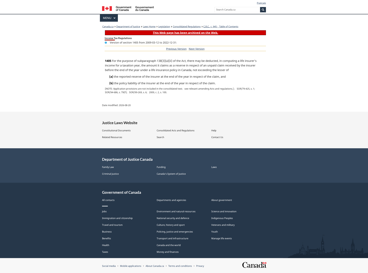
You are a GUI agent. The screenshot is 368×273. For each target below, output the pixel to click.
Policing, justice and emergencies (175, 231)
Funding (161, 167)
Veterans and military (223, 224)
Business (107, 231)
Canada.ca (108, 26)
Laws (214, 167)
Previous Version (176, 49)
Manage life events (221, 238)
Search (160, 137)
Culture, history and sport (171, 224)
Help (213, 130)
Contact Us (217, 137)
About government (221, 200)
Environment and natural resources (176, 211)
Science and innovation (223, 211)
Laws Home (149, 26)
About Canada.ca (155, 266)
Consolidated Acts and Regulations (175, 130)
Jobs (104, 211)
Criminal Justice (110, 173)
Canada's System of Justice (171, 173)
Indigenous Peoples (222, 218)
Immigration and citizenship (117, 218)
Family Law (108, 167)
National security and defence (173, 218)
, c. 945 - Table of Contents (220, 26)
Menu (107, 18)
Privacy (200, 266)
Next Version (197, 49)
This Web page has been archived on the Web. (185, 33)
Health (105, 245)
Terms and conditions (180, 266)
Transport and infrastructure (172, 238)
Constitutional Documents (116, 130)
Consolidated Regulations (187, 26)
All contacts (108, 200)
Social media (109, 266)
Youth (214, 231)
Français (261, 3)
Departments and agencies (171, 200)
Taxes (105, 251)
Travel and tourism (112, 224)
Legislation (164, 26)
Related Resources (112, 137)
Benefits (106, 238)
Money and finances (168, 251)
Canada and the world (169, 245)
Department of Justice (128, 26)
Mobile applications (130, 266)
